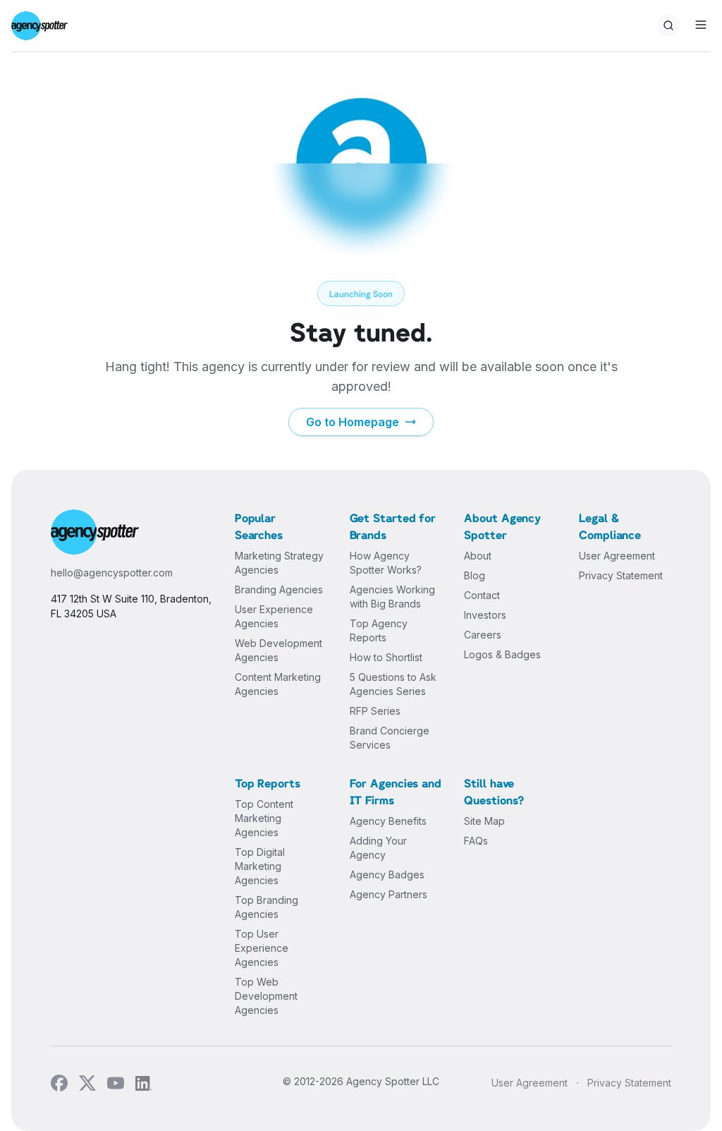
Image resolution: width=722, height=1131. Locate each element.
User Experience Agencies (274, 616)
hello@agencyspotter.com (112, 573)
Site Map (484, 821)
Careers (482, 635)
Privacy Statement (621, 575)
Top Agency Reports (379, 630)
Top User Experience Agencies (261, 948)
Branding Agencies (279, 589)
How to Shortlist (386, 657)
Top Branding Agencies (266, 907)
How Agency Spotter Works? (386, 563)
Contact (482, 595)
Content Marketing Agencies (278, 684)
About (477, 556)
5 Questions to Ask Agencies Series (393, 684)
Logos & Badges (502, 654)
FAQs (476, 841)
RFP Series (375, 711)
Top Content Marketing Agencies (264, 818)
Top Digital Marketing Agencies (260, 866)
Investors (485, 615)
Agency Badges (387, 875)
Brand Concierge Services (389, 738)
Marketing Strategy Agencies (279, 563)
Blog (474, 575)
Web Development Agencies (278, 650)
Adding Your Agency (378, 848)
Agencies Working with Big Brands (392, 596)
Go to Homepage (352, 422)
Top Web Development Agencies (266, 996)
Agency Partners (388, 894)
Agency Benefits (388, 821)
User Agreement (617, 556)
